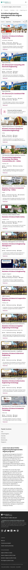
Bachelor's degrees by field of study (8, 557)
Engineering (8, 21)
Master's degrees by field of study (8, 555)
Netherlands (4, 440)
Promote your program (6, 543)
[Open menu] (26, 2)
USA (2, 431)
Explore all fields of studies (6, 552)
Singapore (3, 442)
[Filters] (26, 22)
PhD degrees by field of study (7, 560)
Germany (3, 438)
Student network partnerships (7, 545)
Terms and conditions (5, 566)
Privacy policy (12, 566)
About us (3, 540)
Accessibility (18, 566)
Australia (3, 436)
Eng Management (17, 21)
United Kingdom (5, 433)
